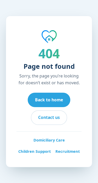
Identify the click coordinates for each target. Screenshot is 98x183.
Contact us (49, 117)
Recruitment (67, 151)
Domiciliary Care (49, 140)
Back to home (49, 100)
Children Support (34, 151)
